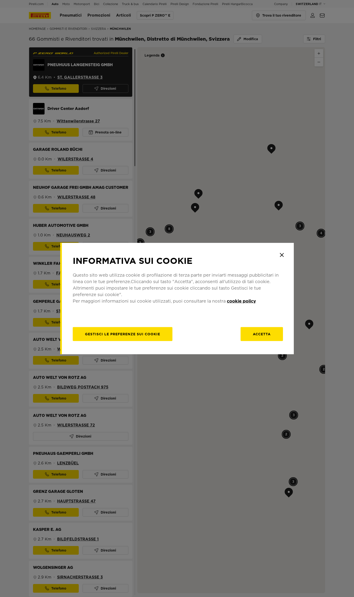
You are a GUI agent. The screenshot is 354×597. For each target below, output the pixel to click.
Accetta (262, 334)
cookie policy (241, 300)
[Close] (282, 255)
